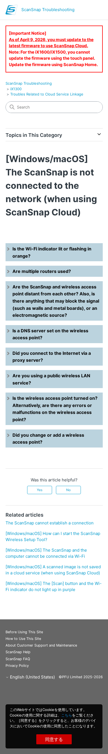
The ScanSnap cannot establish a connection (50, 523)
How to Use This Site (23, 639)
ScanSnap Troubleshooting (29, 83)
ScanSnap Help (18, 652)
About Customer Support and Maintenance (41, 645)
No (68, 490)
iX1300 (16, 89)
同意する (54, 739)
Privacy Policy (17, 665)
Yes (39, 490)
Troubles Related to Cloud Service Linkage (46, 94)
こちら (66, 715)
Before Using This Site (24, 632)
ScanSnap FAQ (18, 659)
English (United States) (32, 677)
